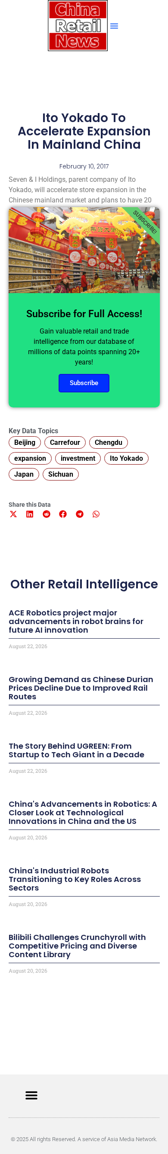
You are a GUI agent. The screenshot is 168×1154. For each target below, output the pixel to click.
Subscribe (84, 383)
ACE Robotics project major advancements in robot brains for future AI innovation (76, 621)
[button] (114, 25)
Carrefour (65, 442)
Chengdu (108, 442)
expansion (30, 458)
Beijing (24, 442)
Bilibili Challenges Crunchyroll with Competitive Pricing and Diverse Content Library (77, 946)
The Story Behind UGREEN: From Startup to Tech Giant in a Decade (76, 750)
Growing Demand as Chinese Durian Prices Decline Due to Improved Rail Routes (81, 688)
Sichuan (60, 474)
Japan (24, 474)
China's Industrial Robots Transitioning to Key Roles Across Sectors (75, 879)
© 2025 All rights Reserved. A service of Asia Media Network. (84, 1139)
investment (78, 458)
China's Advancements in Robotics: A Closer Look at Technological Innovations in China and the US (83, 812)
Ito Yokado (126, 458)
